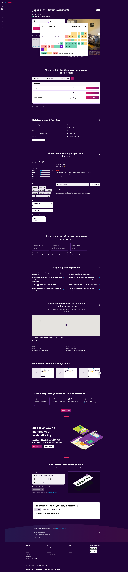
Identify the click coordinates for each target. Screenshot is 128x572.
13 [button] (55, 40)
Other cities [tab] (37, 509)
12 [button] (52, 40)
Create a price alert (88, 402)
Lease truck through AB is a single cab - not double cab (70, 174)
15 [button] (61, 40)
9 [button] (42, 40)
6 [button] (55, 36)
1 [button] (72, 33)
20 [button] (55, 43)
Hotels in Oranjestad (38, 516)
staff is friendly (42, 187)
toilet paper (35, 193)
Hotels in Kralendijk (73, 6)
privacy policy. (56, 492)
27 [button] (55, 46)
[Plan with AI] (2, 17)
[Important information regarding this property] (99, 237)
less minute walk (39, 196)
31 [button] (45, 49)
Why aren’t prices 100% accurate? (42, 537)
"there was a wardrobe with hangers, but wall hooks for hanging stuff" (73, 172)
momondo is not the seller (40, 532)
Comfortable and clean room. (65, 164)
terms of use (49, 492)
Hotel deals (34, 6)
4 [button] (82, 33)
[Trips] (2, 21)
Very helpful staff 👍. (63, 166)
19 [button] (52, 43)
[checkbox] (39, 219)
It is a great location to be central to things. (68, 162)
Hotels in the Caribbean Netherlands (54, 6)
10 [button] (45, 40)
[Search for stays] (2, 9)
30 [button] (42, 49)
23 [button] (42, 46)
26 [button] (52, 46)
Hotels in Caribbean (41, 6)
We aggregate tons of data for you (42, 534)
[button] (2, 2)
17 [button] (45, 43)
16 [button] (42, 43)
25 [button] (49, 46)
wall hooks (41, 193)
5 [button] (52, 36)
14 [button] (58, 40)
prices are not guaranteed (61, 528)
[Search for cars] (2, 11)
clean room (35, 187)
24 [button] (45, 46)
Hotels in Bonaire (65, 6)
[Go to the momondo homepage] (9, 2)
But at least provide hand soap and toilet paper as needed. (71, 176)
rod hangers (47, 196)
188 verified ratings (45, 16)
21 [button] (58, 43)
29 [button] (61, 46)
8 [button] (72, 36)
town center (48, 193)
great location (49, 190)
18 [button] (49, 43)
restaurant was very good (38, 190)
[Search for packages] (2, 14)
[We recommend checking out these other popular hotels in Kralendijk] (99, 364)
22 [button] (61, 43)
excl (34, 196)
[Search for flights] (2, 6)
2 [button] (42, 36)
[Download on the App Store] (93, 551)
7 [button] (58, 36)
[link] (66, 410)
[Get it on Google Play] (93, 548)
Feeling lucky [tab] (46, 509)
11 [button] (82, 36)
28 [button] (58, 46)
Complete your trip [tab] (56, 509)
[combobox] (50, 475)
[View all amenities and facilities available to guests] (99, 120)
